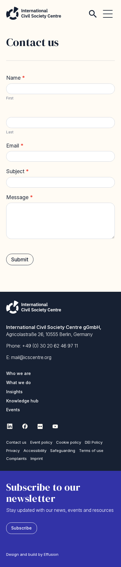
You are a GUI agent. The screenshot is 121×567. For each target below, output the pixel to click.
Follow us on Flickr (40, 426)
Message (19, 197)
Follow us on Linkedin (9, 426)
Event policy (41, 442)
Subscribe (21, 527)
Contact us (16, 442)
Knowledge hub (22, 400)
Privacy (13, 450)
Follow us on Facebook (24, 426)
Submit (19, 259)
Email (14, 145)
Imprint (37, 458)
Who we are (18, 373)
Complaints (16, 458)
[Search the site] (93, 10)
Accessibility (34, 450)
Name (15, 78)
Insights (14, 391)
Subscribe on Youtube (55, 426)
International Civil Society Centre (33, 13)
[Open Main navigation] (108, 10)
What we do (18, 382)
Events (13, 409)
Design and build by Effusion (32, 554)
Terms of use (91, 450)
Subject (17, 171)
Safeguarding (62, 450)
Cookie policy (68, 442)
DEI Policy (93, 442)
